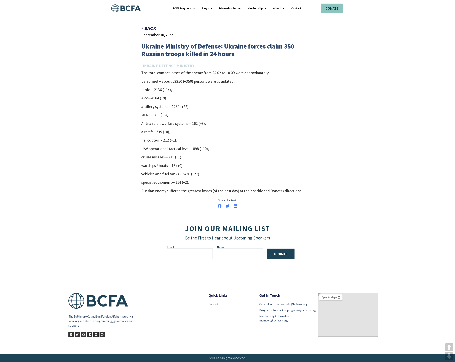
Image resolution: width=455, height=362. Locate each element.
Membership (255, 8)
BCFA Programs (182, 8)
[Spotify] (96, 334)
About (277, 8)
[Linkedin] (89, 334)
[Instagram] (102, 334)
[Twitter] (77, 334)
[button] (220, 206)
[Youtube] (83, 334)
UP (449, 347)
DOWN (449, 356)
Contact (296, 8)
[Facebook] (71, 334)
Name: (221, 247)
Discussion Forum (229, 8)
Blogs (205, 8)
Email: (171, 247)
